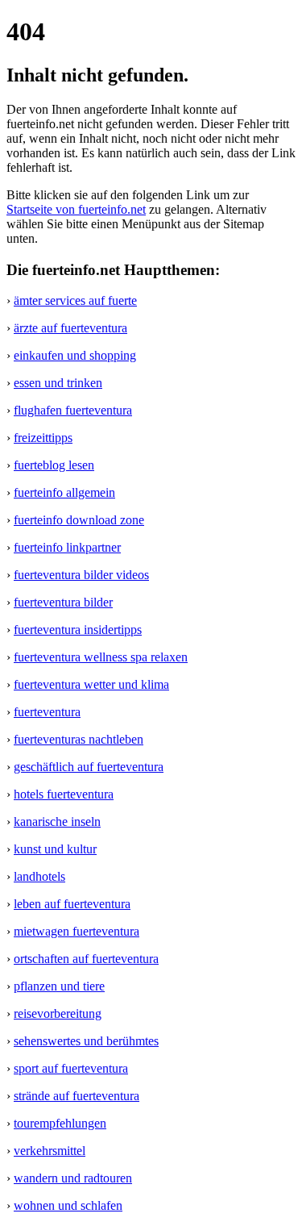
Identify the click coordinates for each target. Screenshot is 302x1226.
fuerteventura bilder (63, 602)
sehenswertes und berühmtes (86, 1041)
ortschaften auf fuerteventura (86, 958)
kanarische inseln (57, 821)
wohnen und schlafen (68, 1205)
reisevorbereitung (57, 1013)
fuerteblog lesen (54, 465)
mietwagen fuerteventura (76, 931)
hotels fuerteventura (64, 794)
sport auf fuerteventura (71, 1068)
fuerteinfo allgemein (64, 492)
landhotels (39, 876)
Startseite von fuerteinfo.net (76, 209)
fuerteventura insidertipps (78, 629)
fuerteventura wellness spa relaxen (101, 657)
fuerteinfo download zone (79, 520)
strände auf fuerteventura (76, 1096)
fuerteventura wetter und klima (91, 684)
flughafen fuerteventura (73, 410)
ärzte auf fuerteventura (70, 328)
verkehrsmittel (49, 1150)
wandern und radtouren (73, 1178)
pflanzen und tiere (59, 986)
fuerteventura (47, 712)
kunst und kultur (55, 849)
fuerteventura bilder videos (81, 575)
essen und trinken (58, 383)
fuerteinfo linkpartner (67, 547)
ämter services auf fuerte (75, 300)
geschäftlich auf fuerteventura (88, 767)
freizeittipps (43, 437)
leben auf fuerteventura (72, 904)
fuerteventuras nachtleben (78, 739)
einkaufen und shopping (75, 355)
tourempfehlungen (60, 1123)
